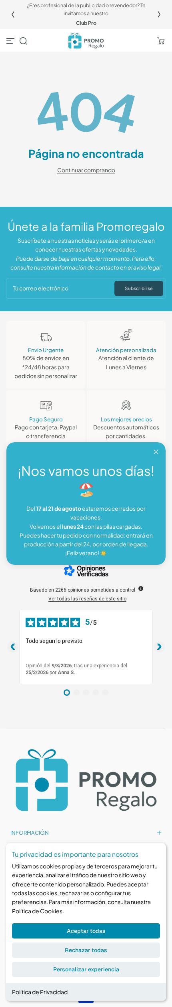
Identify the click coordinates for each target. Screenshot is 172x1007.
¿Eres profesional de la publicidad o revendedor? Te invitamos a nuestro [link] (86, 9)
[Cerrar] (156, 451)
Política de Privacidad (40, 991)
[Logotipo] (85, 41)
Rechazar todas (86, 950)
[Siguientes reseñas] (159, 647)
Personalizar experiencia (86, 969)
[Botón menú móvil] (11, 41)
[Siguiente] (159, 14)
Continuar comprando (86, 170)
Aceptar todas (86, 930)
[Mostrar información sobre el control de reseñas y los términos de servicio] (141, 588)
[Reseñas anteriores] (12, 647)
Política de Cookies (37, 910)
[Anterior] (12, 14)
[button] (23, 40)
